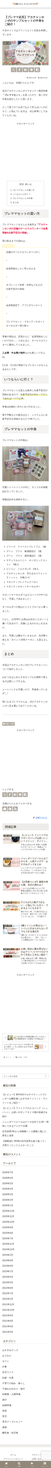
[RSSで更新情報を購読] (15, 808)
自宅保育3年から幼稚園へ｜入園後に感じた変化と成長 (24, 1133)
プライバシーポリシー (13, 1459)
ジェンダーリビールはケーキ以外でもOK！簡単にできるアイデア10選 (25, 1124)
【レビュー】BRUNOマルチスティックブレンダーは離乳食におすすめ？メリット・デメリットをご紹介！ (25, 1098)
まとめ (16, 202)
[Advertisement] (25, 151)
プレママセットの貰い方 (24, 190)
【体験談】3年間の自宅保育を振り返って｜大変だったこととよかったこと (24, 1143)
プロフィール (38, 1455)
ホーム (13, 1455)
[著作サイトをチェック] (4, 808)
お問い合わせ (38, 1459)
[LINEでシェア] (31, 69)
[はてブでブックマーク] (25, 69)
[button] (37, 69)
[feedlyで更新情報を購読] (10, 808)
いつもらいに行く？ (22, 194)
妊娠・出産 (9, 724)
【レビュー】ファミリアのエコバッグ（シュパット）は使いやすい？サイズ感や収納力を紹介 (25, 1112)
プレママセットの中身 (23, 198)
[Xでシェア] (13, 69)
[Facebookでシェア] (19, 69)
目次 (21, 184)
